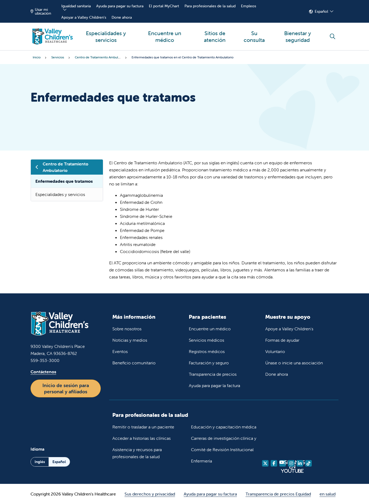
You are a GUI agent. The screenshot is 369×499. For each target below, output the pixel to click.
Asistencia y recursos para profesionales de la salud (137, 453)
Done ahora (122, 17)
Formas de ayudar (282, 340)
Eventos (120, 351)
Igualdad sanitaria (76, 6)
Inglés (40, 461)
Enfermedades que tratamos (64, 181)
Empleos (248, 6)
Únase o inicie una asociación (294, 362)
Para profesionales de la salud (210, 6)
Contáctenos (43, 371)
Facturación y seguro (209, 362)
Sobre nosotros (127, 328)
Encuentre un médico (164, 36)
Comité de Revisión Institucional (222, 449)
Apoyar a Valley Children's (83, 17)
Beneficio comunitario (134, 362)
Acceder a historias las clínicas (141, 438)
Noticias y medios (129, 340)
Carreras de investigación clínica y (223, 438)
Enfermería (201, 461)
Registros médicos (207, 351)
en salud (328, 494)
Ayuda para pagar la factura (214, 385)
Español (321, 11)
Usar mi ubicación (43, 11)
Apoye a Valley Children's (289, 328)
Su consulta (254, 36)
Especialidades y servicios (106, 36)
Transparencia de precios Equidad (278, 494)
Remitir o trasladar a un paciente (143, 427)
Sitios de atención (215, 36)
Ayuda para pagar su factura (119, 6)
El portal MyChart (164, 6)
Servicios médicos (206, 340)
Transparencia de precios (213, 374)
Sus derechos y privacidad (150, 494)
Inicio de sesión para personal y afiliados (65, 388)
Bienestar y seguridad (297, 36)
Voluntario (275, 351)
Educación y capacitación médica (223, 427)
